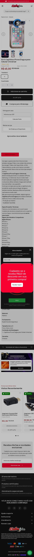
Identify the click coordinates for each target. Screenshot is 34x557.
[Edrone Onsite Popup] (17, 278)
